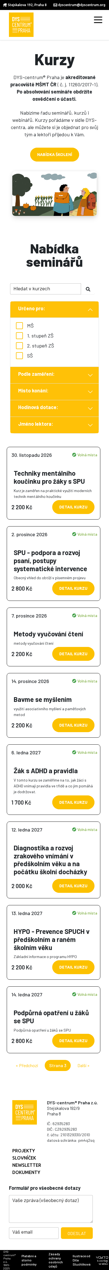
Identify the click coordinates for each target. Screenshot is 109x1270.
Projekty (23, 1150)
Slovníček (24, 1157)
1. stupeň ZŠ (40, 335)
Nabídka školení (54, 154)
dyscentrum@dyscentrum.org (81, 5)
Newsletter (26, 1165)
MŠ (30, 325)
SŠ (30, 355)
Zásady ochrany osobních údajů (56, 1260)
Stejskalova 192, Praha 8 (27, 5)
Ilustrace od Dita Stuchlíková (82, 1260)
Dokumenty (26, 1172)
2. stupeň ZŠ (40, 345)
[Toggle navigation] (98, 19)
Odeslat (77, 1233)
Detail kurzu (73, 507)
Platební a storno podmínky (29, 1260)
